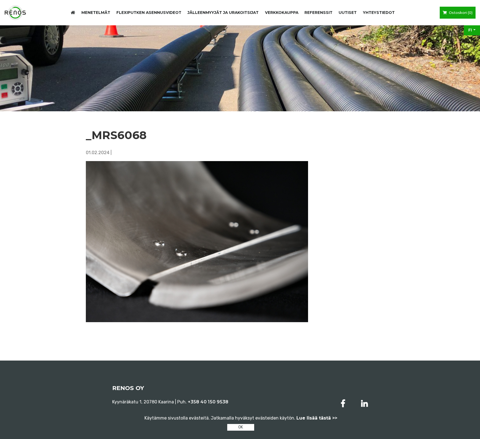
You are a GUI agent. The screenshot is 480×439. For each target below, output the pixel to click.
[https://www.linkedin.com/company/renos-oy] (364, 403)
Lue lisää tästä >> (316, 418)
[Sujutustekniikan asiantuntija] (15, 12)
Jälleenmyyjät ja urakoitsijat (223, 12)
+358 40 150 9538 (208, 402)
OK (240, 427)
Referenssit (318, 12)
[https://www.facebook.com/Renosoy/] (344, 403)
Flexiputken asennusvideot (148, 12)
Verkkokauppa (281, 12)
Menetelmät (95, 12)
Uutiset (348, 12)
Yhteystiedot (379, 12)
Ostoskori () (460, 13)
